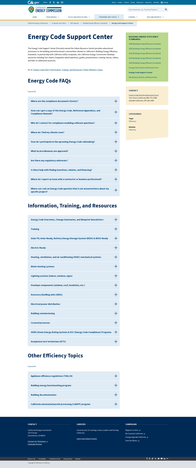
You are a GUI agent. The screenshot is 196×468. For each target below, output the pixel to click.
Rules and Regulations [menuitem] (81, 17)
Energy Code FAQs (41, 69)
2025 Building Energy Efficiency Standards (145, 48)
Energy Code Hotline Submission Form (144, 68)
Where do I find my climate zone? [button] (47, 132)
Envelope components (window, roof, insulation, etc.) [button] (58, 285)
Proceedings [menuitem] (55, 17)
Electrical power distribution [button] (45, 304)
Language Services (35, 444)
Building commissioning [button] (43, 313)
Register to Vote (131, 430)
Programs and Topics (59, 23)
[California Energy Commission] (48, 9)
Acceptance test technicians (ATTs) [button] (48, 341)
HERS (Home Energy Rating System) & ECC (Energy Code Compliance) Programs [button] (71, 332)
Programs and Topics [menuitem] (111, 17)
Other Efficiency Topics (93, 69)
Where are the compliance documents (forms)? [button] (54, 101)
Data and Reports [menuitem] (157, 17)
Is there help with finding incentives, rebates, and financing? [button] (61, 169)
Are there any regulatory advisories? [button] (49, 160)
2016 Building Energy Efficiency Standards (145, 63)
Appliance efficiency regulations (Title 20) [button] (52, 375)
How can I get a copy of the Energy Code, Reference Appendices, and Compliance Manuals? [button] (65, 112)
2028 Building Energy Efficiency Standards (145, 44)
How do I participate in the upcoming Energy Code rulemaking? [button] (63, 141)
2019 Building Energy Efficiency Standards (145, 58)
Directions (42, 441)
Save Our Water (131, 440)
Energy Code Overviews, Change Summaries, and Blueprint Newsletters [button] (67, 219)
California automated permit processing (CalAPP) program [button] (60, 404)
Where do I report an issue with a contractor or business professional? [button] (66, 179)
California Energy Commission (38, 23)
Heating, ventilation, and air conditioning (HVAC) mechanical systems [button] (66, 257)
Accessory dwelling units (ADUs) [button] (46, 294)
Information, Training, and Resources (66, 69)
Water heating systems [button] (42, 266)
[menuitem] (35, 17)
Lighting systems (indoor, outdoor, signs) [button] (51, 275)
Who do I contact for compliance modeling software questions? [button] (63, 122)
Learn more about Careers (87, 438)
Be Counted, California (134, 433)
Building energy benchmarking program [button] (51, 385)
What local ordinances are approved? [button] (49, 151)
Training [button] (35, 229)
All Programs (74, 23)
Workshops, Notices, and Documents (143, 77)
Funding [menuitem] (135, 17)
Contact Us (32, 441)
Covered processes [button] (40, 322)
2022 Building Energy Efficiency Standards (145, 53)
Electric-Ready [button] (38, 247)
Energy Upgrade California (135, 437)
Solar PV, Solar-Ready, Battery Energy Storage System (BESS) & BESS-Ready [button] (69, 238)
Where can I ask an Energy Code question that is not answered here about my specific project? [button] (70, 190)
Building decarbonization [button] (43, 394)
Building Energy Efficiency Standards (95, 23)
